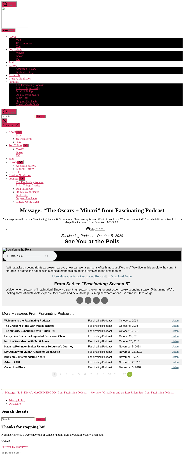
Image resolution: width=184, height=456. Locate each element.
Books (19, 55)
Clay (18, 46)
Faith (11, 62)
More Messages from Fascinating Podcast (79, 276)
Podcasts (14, 81)
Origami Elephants (26, 101)
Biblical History (25, 72)
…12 (123, 374)
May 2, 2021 (97, 229)
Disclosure (15, 403)
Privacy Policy (17, 400)
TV (18, 59)
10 (109, 374)
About (12, 36)
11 (115, 374)
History (13, 65)
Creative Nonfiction (20, 78)
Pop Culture (15, 49)
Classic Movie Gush (27, 104)
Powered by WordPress (14, 446)
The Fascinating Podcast (29, 85)
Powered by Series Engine (168, 384)
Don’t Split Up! (25, 91)
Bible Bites (22, 97)
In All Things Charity (28, 88)
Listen (175, 320)
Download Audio (121, 276)
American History (26, 68)
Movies (20, 52)
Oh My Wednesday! (27, 94)
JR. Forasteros (24, 43)
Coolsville (14, 75)
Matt (18, 39)
